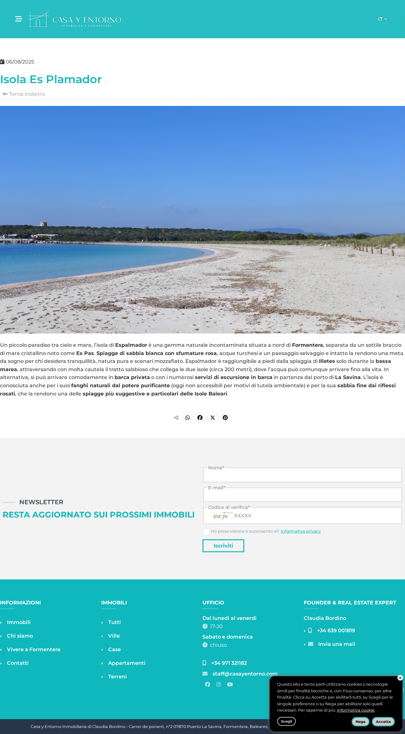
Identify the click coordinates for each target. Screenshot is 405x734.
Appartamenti (127, 663)
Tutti (114, 622)
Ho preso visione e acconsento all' (265, 531)
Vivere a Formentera (33, 649)
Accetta (383, 721)
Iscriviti (223, 546)
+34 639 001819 (336, 630)
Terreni (117, 677)
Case (114, 649)
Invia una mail (336, 644)
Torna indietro (26, 94)
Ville (114, 636)
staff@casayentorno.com (245, 674)
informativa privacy (301, 531)
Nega (360, 721)
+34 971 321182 (229, 663)
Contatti (18, 663)
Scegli (286, 721)
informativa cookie (356, 710)
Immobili (19, 622)
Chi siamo (20, 636)
